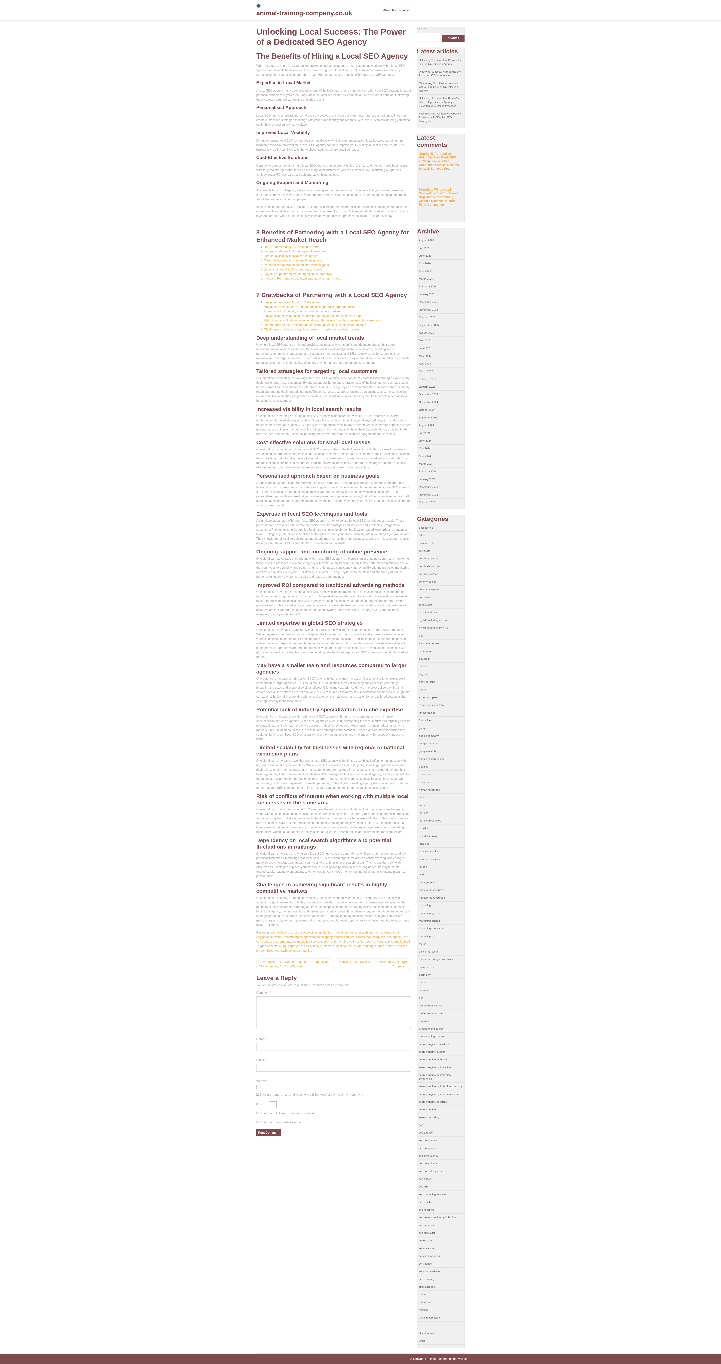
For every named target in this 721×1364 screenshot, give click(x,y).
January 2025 (427, 386)
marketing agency (345, 932)
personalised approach (271, 950)
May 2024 (425, 448)
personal (424, 990)
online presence (396, 946)
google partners (428, 743)
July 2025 (424, 340)
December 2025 (428, 301)
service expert (427, 1248)
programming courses (432, 1036)
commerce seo (428, 581)
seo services (375, 941)
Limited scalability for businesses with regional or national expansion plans (313, 316)
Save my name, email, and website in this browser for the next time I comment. (311, 1094)
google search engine (432, 758)
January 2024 (427, 479)
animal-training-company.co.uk (304, 13)
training (423, 1309)
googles (423, 766)
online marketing (429, 951)
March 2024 (426, 463)
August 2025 (426, 332)
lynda (422, 874)
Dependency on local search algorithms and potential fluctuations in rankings (315, 325)
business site (426, 543)
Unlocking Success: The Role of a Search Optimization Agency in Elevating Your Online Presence (439, 102)
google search (427, 751)
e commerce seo (429, 643)
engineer (424, 674)
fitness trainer (427, 712)
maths (422, 943)
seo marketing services (307, 941)
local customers (323, 946)
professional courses (431, 1013)
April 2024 (425, 456)
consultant (425, 597)
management (427, 882)
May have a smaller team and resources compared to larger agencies (309, 306)
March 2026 (426, 278)
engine (274, 932)
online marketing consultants (436, 959)
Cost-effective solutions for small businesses (293, 260)
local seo (286, 932)
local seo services (306, 932)
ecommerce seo (428, 650)
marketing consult (429, 920)
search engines (344, 937)
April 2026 (425, 271)
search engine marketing (375, 932)
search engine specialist (433, 1101)
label (422, 797)
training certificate (429, 1317)
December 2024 (428, 394)
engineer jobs (427, 681)
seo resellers (426, 1209)
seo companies (428, 1140)
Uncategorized (427, 1332)
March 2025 (426, 371)
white (422, 1340)
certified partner (428, 573)
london (423, 866)
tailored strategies (300, 950)
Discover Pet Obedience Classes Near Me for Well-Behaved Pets (439, 165)
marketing (325, 932)
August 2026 (426, 240)
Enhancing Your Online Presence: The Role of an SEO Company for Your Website (294, 964)
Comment (263, 992)
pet (421, 997)
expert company (428, 697)
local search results (348, 946)
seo (382, 937)
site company (427, 1279)
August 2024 (426, 425)
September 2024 (429, 417)
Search (422, 29)
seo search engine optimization (344, 941)
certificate (424, 550)
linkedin (423, 828)
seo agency (394, 937)
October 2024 (427, 409)
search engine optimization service (439, 1094)
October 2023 (427, 502)
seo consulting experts (432, 1171)
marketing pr (426, 936)
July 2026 (424, 247)
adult (422, 535)
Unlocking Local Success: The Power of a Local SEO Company (373, 964)
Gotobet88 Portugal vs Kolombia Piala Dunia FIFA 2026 (438, 157)
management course (431, 889)
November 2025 (428, 309)
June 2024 (425, 440)
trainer (423, 1294)
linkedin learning (428, 835)
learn (422, 805)
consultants (425, 604)
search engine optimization (435, 1067)
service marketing (396, 941)
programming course (431, 1028)
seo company (281, 941)
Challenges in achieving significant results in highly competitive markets (311, 329)
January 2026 (427, 294)
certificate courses (429, 566)
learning (423, 812)
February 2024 (428, 471)
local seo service (429, 851)
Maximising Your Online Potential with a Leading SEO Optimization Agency (438, 87)
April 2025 (425, 363)
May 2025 (425, 355)
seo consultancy (428, 1155)
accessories (426, 527)
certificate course (429, 558)
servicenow (425, 1263)
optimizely (425, 974)
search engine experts (432, 1051)
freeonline (425, 720)
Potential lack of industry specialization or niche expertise (302, 311)
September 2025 (429, 325)
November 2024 (428, 402)
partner (423, 982)
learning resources (430, 820)
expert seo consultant (431, 704)
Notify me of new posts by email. (280, 1122)
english (423, 689)
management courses (432, 897)
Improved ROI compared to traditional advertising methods (302, 278)
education (425, 658)
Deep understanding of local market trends (292, 247)
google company (429, 735)
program (424, 1020)
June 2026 (425, 255)
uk (420, 1325)
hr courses (425, 782)
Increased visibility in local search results (291, 256)
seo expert (425, 1178)
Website (261, 1081)
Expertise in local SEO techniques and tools (293, 269)
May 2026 (425, 263)
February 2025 (428, 378)
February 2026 (428, 286)
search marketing (367, 937)
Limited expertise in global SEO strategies (292, 302)
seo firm (423, 1186)
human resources (429, 789)
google (423, 728)
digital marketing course (433, 620)
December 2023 (428, 486)
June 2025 (425, 348)
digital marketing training (433, 627)
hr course (424, 774)
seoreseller (425, 1240)
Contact (404, 10)
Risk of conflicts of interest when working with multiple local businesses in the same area (322, 320)
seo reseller (426, 1201)
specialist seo (427, 1286)
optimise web (426, 966)
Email (261, 1060)
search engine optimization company (308, 937)
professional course (430, 1005)
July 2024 (424, 432)
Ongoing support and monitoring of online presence (298, 274)
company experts (429, 589)
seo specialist (427, 1232)
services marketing (430, 1271)
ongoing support (373, 946)
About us (389, 10)
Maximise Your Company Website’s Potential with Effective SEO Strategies (440, 117)
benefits (272, 946)
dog (421, 635)
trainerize (424, 1302)
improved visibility (300, 946)
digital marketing (428, 612)
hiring (283, 946)
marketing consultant (431, 928)
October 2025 (427, 317)
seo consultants (428, 1163)
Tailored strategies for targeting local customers (295, 251)
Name (261, 1039)
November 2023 (428, 494)
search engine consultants (434, 1044)
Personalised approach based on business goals (296, 265)
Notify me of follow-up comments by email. (287, 1113)
